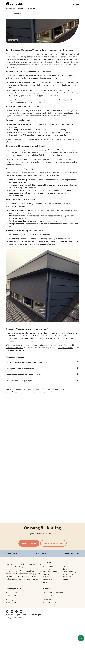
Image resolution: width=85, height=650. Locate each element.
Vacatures (47, 574)
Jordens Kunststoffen (14, 348)
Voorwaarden (17, 618)
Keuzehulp (67, 577)
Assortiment (48, 566)
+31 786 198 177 (51, 599)
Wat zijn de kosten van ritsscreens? (20, 368)
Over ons (46, 569)
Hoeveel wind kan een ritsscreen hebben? (23, 374)
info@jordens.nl (58, 389)
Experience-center (50, 571)
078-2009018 (36, 389)
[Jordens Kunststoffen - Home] (14, 3)
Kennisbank (48, 579)
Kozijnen (21, 8)
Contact (66, 569)
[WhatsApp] (81, 638)
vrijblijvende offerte (65, 348)
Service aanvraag (69, 571)
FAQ (64, 566)
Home (8, 564)
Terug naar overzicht (17, 13)
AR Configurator (69, 579)
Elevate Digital (36, 615)
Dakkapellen (10, 8)
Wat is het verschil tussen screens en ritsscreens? (26, 362)
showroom (27, 392)
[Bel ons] (73, 3)
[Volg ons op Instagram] (12, 611)
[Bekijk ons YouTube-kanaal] (21, 611)
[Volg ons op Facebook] (7, 611)
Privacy (8, 618)
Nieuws (46, 577)
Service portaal (69, 574)
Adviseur (46, 582)
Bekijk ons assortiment (53, 543)
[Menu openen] (77, 4)
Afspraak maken (29, 543)
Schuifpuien (32, 8)
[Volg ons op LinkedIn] (16, 611)
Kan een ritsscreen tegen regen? (19, 381)
